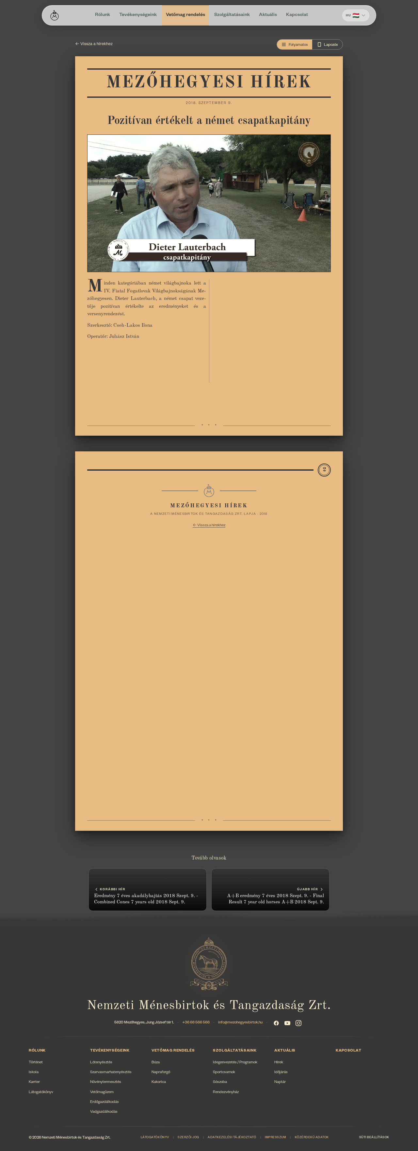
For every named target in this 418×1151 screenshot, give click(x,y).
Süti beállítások (374, 1138)
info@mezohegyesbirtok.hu (240, 1023)
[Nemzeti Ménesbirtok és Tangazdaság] (54, 15)
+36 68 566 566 (196, 1023)
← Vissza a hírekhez (94, 44)
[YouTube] (287, 1023)
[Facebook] (276, 1023)
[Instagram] (298, 1023)
